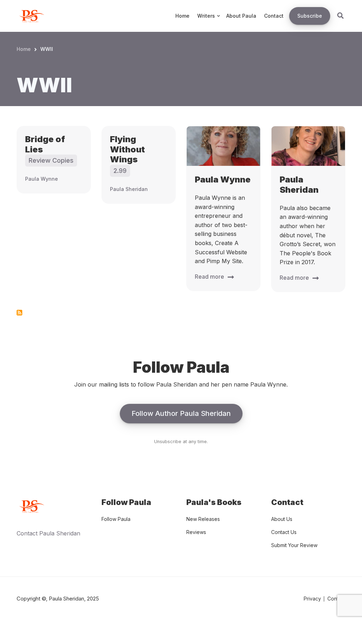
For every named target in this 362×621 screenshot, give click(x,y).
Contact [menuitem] (274, 16)
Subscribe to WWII (19, 312)
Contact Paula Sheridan (48, 533)
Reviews (196, 532)
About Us (281, 519)
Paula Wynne (41, 179)
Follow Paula (115, 519)
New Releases (203, 519)
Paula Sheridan (129, 189)
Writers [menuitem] (209, 22)
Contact (336, 599)
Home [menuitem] (182, 16)
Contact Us (284, 532)
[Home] (31, 15)
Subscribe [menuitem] (309, 16)
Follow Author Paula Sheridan (181, 413)
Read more (209, 276)
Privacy (312, 599)
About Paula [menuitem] (241, 16)
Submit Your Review (294, 545)
